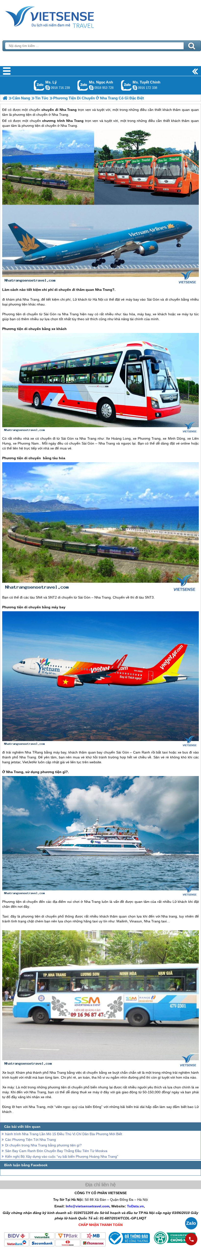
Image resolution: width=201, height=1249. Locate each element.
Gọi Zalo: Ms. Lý (39, 85)
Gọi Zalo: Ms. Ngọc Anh (82, 85)
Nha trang (169, 916)
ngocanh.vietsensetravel (91, 87)
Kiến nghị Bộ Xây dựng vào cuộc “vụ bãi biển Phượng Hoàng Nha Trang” (61, 1156)
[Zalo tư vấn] (191, 1223)
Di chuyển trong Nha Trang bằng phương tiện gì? (43, 1145)
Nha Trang (75, 121)
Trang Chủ (62, 16)
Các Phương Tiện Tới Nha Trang (30, 1140)
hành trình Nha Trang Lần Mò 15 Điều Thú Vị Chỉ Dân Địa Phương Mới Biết (63, 1134)
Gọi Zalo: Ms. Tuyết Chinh (126, 85)
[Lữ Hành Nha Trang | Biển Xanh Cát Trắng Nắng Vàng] (5, 98)
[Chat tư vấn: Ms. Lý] (47, 87)
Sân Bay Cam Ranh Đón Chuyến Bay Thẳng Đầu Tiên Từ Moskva (56, 1151)
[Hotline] (191, 1239)
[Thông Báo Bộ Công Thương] (128, 1246)
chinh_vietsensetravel (134, 87)
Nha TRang (34, 752)
